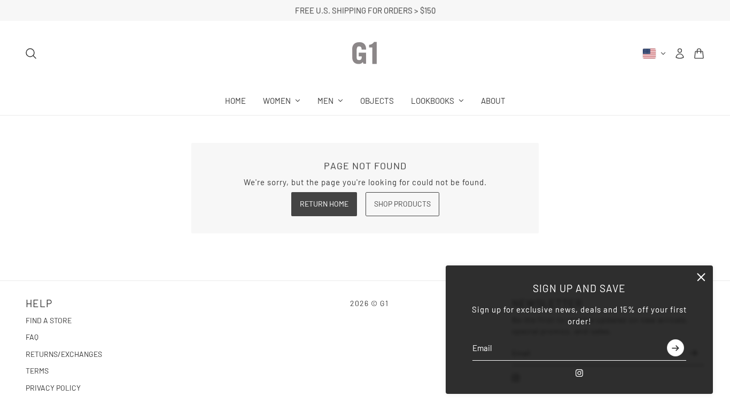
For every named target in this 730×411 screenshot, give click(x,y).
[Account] (679, 53)
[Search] (31, 53)
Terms (37, 370)
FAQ (32, 336)
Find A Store (49, 320)
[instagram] (579, 373)
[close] (701, 277)
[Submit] (675, 348)
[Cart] (699, 53)
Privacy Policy (53, 387)
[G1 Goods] (365, 53)
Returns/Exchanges (64, 354)
